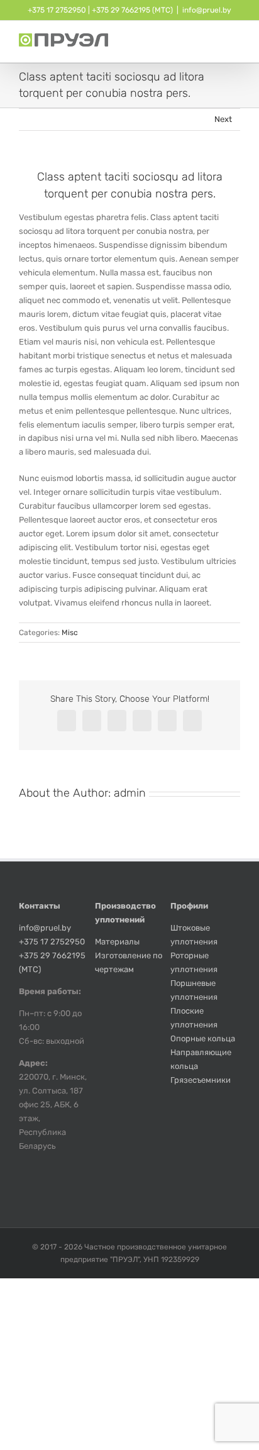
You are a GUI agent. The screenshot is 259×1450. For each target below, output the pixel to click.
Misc (70, 632)
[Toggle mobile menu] (235, 43)
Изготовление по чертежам (128, 962)
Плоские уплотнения (194, 1017)
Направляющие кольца (200, 1059)
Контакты (39, 905)
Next (223, 119)
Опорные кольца (202, 1038)
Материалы (117, 941)
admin (130, 793)
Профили (189, 905)
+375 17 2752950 (57, 10)
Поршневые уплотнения (194, 990)
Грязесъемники (200, 1080)
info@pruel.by (206, 10)
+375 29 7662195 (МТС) (132, 10)
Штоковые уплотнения (194, 934)
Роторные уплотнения (194, 962)
